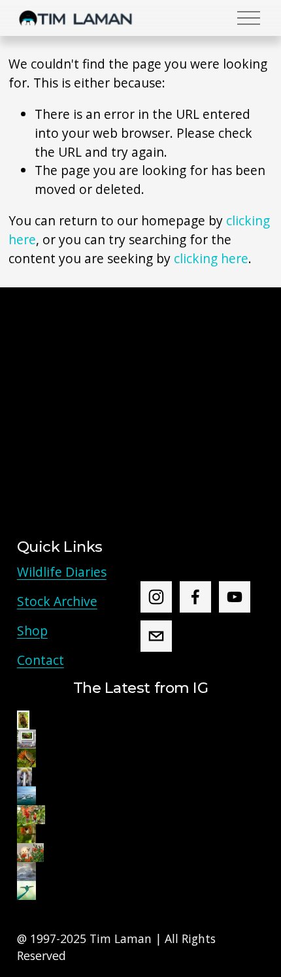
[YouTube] (234, 597)
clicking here (211, 258)
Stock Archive (57, 601)
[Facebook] (195, 597)
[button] (23, 720)
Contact (40, 660)
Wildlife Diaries (62, 572)
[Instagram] (156, 597)
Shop (32, 630)
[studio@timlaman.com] (156, 636)
